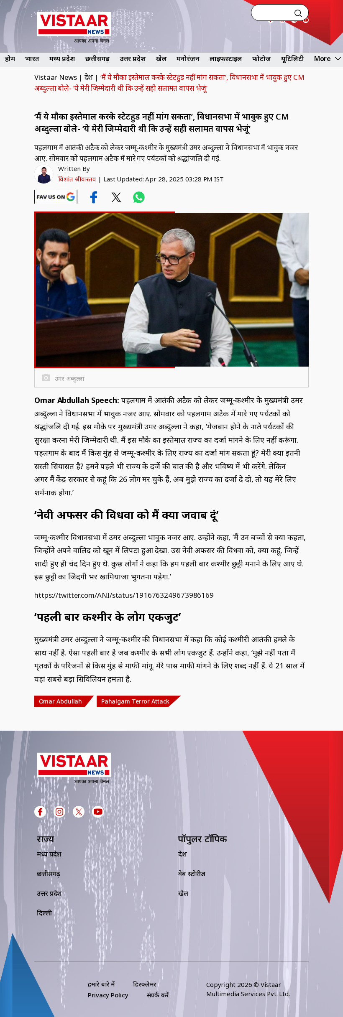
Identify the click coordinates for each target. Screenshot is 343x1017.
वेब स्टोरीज (191, 873)
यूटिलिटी (292, 58)
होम (10, 58)
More (322, 58)
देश (88, 77)
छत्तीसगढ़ (97, 58)
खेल (161, 58)
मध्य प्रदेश (62, 58)
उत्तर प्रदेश (133, 58)
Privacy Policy (108, 995)
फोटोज (261, 58)
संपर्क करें (158, 995)
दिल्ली (44, 913)
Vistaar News (55, 77)
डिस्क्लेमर (144, 984)
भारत (32, 58)
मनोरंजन (188, 58)
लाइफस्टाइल (226, 58)
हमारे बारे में (101, 984)
